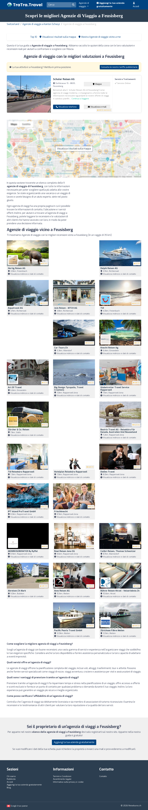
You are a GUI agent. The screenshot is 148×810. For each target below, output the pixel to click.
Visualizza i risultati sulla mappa (74, 148)
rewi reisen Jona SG (64, 551)
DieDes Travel (107, 471)
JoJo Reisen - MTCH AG (65, 308)
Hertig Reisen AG (16, 268)
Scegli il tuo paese (19, 806)
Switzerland (13, 24)
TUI (102, 308)
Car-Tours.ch (61, 347)
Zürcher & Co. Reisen (18, 429)
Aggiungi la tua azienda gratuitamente (110, 5)
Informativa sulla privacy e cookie (68, 782)
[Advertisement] (108, 201)
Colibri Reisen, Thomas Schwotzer (118, 551)
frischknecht (61, 511)
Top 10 (33, 36)
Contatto (103, 776)
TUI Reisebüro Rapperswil (21, 471)
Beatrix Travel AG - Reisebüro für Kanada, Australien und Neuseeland (118, 430)
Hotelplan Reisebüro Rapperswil (70, 471)
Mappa (98, 84)
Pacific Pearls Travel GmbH (68, 630)
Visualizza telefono (67, 107)
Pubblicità (11, 779)
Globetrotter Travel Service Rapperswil (114, 388)
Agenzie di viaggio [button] (84, 5)
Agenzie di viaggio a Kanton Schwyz (41, 24)
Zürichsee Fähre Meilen (112, 630)
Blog (9, 787)
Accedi (136, 6)
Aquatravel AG (15, 308)
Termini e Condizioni (62, 776)
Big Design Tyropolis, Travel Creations (68, 388)
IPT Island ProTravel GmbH (22, 511)
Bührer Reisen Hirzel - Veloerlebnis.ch (119, 590)
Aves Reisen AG (62, 590)
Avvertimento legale (62, 779)
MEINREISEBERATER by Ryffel (23, 551)
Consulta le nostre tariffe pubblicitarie (119, 67)
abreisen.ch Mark (17, 590)
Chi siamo (11, 776)
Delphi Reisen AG (109, 268)
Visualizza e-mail (98, 107)
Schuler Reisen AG (64, 79)
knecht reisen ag (109, 347)
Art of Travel (15, 387)
